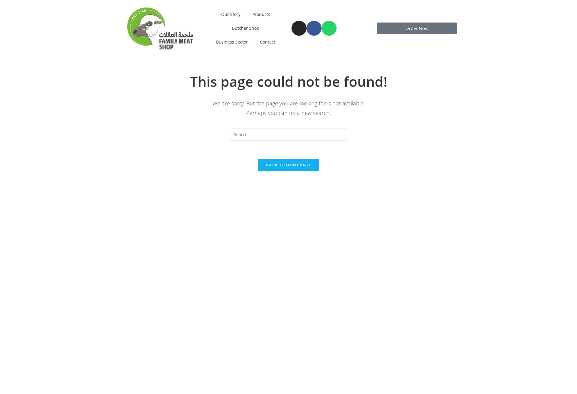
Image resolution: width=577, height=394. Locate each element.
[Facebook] (314, 28)
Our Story (230, 14)
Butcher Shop (245, 28)
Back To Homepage (288, 165)
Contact (267, 42)
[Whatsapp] (329, 28)
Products (261, 14)
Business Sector (232, 42)
